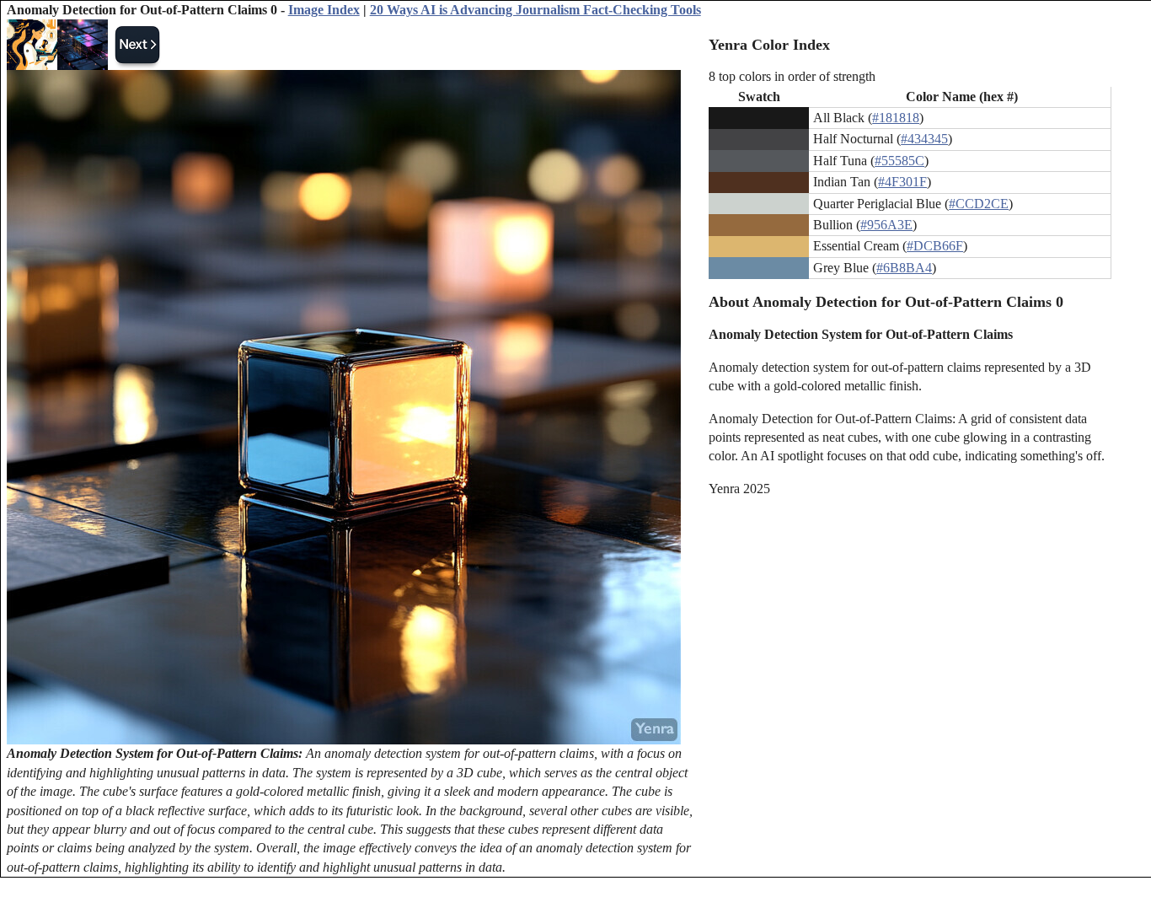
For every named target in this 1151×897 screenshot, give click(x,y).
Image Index (324, 10)
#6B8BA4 (904, 268)
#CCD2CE (979, 203)
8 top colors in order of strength (792, 76)
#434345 (924, 139)
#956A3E (886, 225)
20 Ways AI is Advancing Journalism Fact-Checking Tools (535, 10)
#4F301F (902, 182)
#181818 (895, 117)
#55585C (899, 160)
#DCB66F (935, 246)
